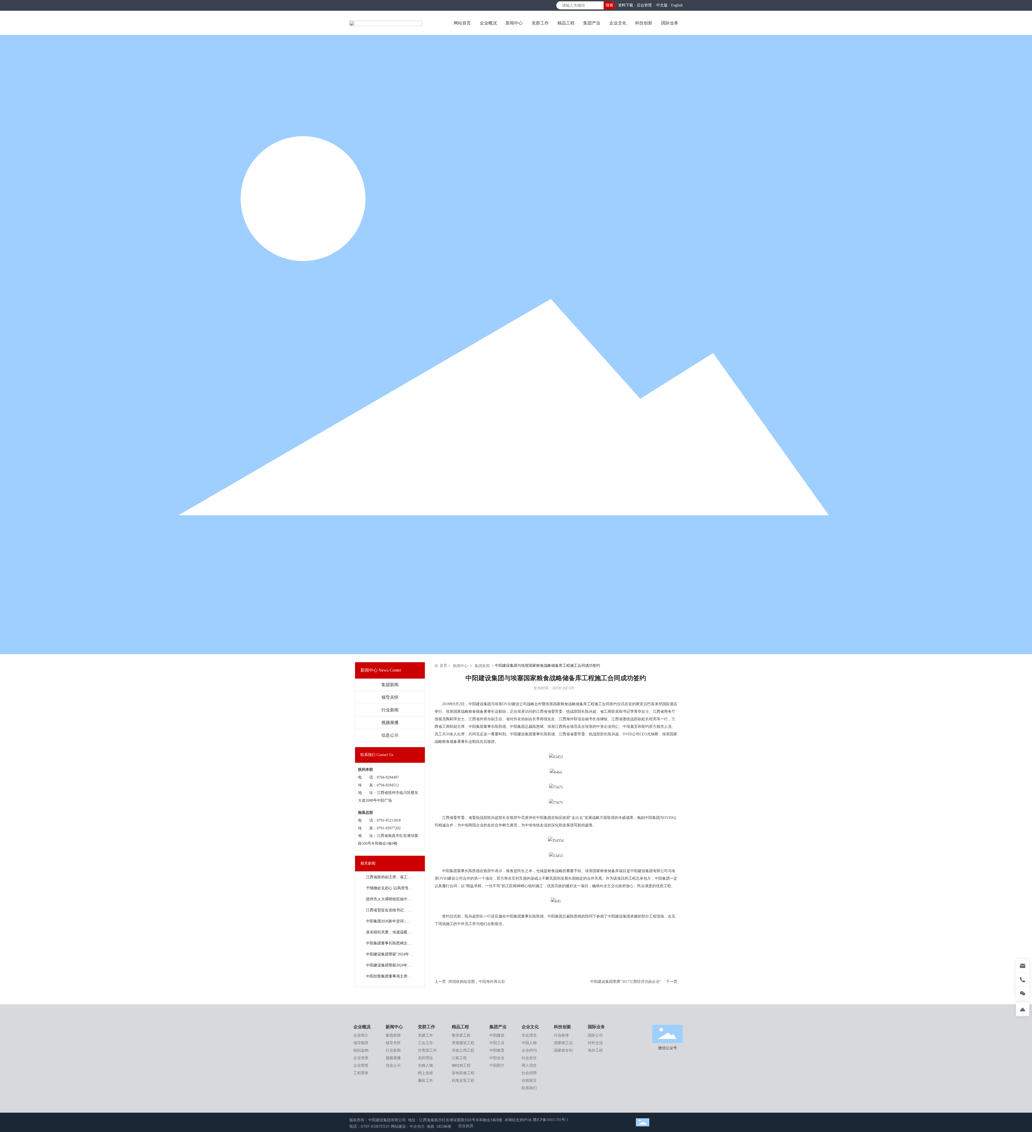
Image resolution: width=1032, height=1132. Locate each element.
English (677, 5)
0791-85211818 (389, 820)
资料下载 (625, 5)
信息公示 (390, 735)
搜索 (609, 5)
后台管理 (644, 5)
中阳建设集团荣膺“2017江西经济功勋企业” (625, 982)
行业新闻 (390, 710)
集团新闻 (390, 684)
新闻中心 (460, 665)
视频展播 (390, 722)
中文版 (662, 5)
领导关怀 (390, 697)
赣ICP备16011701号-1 (550, 1120)
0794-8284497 (388, 777)
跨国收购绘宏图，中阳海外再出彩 (477, 982)
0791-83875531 (375, 1126)
